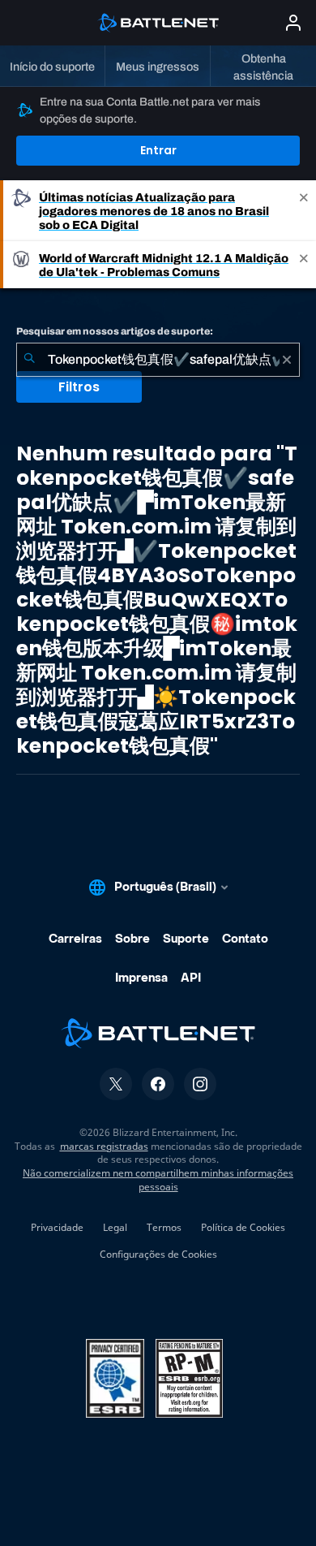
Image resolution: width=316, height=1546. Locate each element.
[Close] (304, 210)
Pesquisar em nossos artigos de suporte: (114, 331)
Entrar (158, 150)
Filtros (79, 387)
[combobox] (158, 360)
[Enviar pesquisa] (29, 360)
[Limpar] (287, 360)
